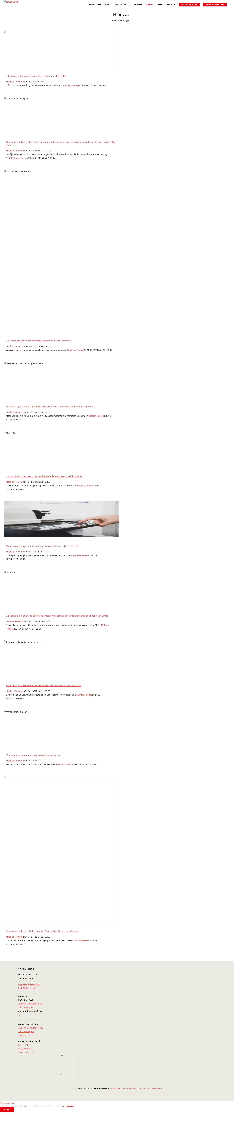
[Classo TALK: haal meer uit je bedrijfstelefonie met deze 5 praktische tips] (61, 449)
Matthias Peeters (14, 81)
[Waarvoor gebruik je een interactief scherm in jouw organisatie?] (61, 250)
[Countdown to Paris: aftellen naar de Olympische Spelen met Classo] (61, 849)
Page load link (7, 1103)
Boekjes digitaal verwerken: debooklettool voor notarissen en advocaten (43, 685)
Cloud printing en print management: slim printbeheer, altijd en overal (42, 546)
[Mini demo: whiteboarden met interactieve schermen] (61, 728)
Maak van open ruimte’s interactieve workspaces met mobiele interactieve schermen (50, 406)
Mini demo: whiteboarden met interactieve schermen (33, 755)
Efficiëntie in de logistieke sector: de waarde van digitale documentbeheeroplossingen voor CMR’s (57, 615)
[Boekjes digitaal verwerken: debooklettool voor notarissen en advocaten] (61, 658)
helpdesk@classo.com (29, 984)
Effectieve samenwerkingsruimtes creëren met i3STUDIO (36, 76)
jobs (144, 1088)
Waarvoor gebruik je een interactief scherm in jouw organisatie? (39, 340)
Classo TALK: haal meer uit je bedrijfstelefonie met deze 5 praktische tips (44, 476)
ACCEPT (7, 1110)
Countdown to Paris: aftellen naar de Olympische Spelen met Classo (42, 931)
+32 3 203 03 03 (26, 1035)
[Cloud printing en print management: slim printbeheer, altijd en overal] (61, 519)
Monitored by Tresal (155, 1088)
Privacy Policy (132, 1088)
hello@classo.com (27, 988)
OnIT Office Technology (117, 1088)
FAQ (140, 1088)
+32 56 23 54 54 (26, 1052)
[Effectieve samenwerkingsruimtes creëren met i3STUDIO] (61, 49)
